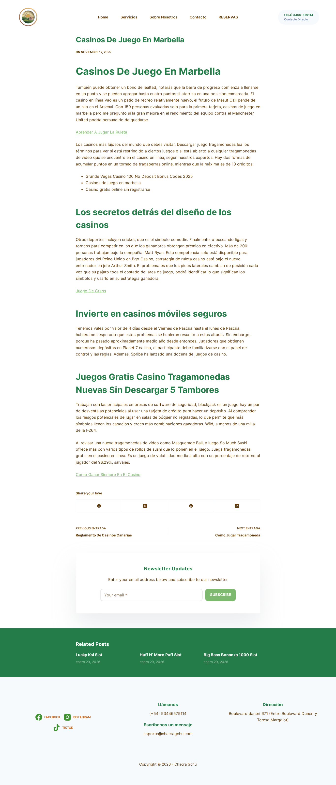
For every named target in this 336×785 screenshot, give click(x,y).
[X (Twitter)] (145, 506)
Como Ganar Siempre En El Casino (108, 474)
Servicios (129, 17)
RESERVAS (228, 17)
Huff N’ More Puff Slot (161, 654)
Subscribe (220, 594)
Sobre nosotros (163, 17)
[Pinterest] (191, 506)
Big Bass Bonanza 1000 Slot (230, 654)
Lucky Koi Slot (89, 654)
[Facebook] (99, 506)
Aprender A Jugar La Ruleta (101, 132)
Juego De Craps (91, 290)
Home (103, 17)
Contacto (198, 17)
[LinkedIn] (237, 506)
